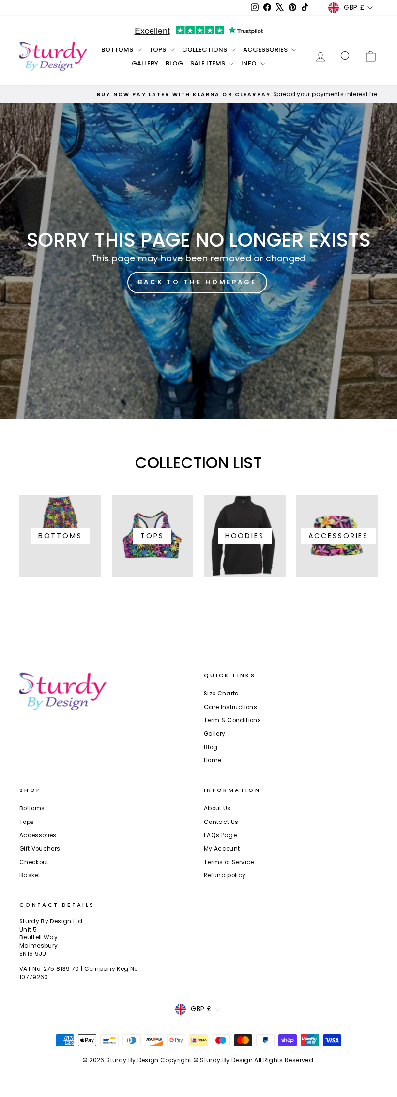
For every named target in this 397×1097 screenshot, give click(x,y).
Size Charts (221, 693)
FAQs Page (220, 835)
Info (249, 63)
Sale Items (208, 63)
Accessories (266, 49)
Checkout (34, 862)
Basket (29, 875)
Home (212, 760)
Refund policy (225, 875)
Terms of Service (229, 862)
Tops (158, 49)
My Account (222, 849)
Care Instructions (230, 707)
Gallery (145, 63)
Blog (174, 63)
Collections (205, 49)
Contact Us (221, 822)
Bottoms (118, 49)
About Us (217, 808)
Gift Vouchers (40, 849)
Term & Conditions (232, 720)
